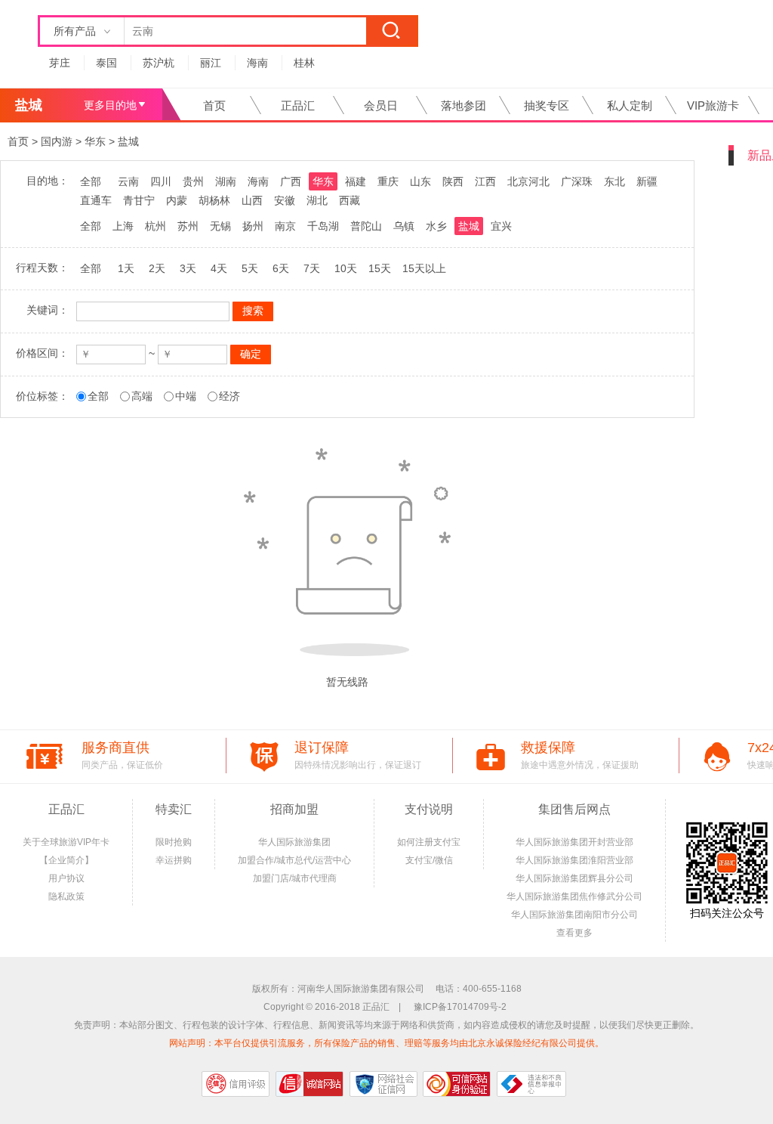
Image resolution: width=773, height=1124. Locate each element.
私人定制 (629, 105)
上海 (123, 226)
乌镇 (403, 226)
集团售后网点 (574, 809)
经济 (229, 396)
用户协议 (66, 878)
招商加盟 (294, 809)
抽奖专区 (546, 105)
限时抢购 (174, 842)
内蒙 (176, 200)
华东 (95, 141)
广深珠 (577, 181)
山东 (420, 181)
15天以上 (424, 268)
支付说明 (429, 809)
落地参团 (463, 105)
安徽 (284, 200)
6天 (281, 268)
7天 (311, 268)
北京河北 (528, 181)
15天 (379, 268)
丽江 (210, 63)
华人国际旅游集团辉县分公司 (574, 878)
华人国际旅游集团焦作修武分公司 (574, 896)
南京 (285, 226)
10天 (345, 268)
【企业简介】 (66, 860)
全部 (90, 181)
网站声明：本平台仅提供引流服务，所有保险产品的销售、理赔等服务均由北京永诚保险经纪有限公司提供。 (386, 1043)
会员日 (381, 105)
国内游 (56, 141)
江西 (485, 181)
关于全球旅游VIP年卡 (66, 842)
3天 (188, 268)
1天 (126, 268)
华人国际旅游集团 (294, 842)
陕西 (452, 181)
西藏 (349, 200)
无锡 (220, 226)
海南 (257, 63)
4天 (219, 268)
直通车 (96, 200)
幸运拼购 (174, 860)
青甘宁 (139, 200)
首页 (214, 105)
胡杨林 (214, 200)
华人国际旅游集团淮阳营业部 (574, 860)
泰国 (106, 63)
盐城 (128, 141)
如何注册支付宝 (428, 842)
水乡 (436, 226)
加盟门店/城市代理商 (295, 878)
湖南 (225, 181)
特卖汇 (174, 809)
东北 (614, 181)
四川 (160, 181)
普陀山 (366, 226)
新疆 (647, 181)
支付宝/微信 (429, 860)
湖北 (317, 200)
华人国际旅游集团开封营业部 (574, 842)
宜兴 (501, 226)
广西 (290, 181)
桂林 (304, 63)
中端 (185, 396)
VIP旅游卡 (713, 105)
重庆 (388, 181)
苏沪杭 (158, 63)
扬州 (252, 226)
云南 (128, 181)
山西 (252, 200)
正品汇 (298, 105)
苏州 (188, 226)
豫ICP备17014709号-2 (460, 1007)
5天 (250, 268)
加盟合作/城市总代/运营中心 (294, 860)
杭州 (155, 226)
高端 (141, 396)
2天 (157, 268)
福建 (355, 181)
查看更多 (574, 932)
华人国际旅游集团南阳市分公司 (574, 914)
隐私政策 (66, 896)
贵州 (193, 181)
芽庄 (59, 63)
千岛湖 (323, 226)
